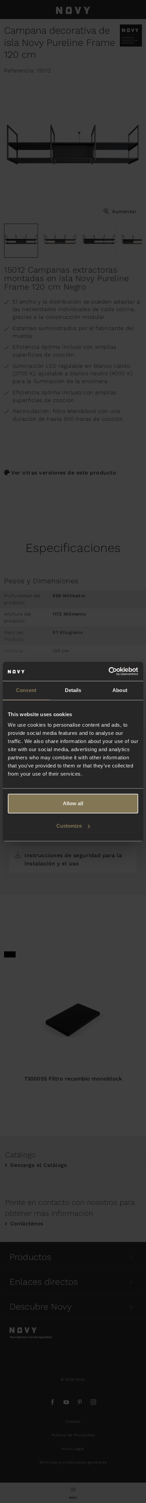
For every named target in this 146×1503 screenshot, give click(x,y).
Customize (69, 826)
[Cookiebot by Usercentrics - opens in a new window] (108, 671)
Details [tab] (73, 690)
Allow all (73, 803)
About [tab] (119, 690)
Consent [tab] (26, 690)
